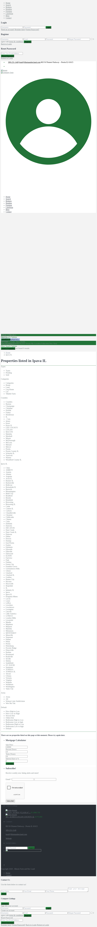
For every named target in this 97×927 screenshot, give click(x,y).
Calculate (10, 763)
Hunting (9, 9)
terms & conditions (16, 42)
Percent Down (11, 749)
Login (48, 27)
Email (8, 779)
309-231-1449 (13, 62)
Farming (9, 11)
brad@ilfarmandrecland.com (29, 62)
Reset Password (7, 56)
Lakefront (9, 14)
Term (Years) (10, 754)
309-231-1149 (11, 830)
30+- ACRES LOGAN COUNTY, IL (20, 817)
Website (9, 838)
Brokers (9, 7)
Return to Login (7, 58)
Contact (8, 18)
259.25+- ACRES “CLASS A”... (18, 813)
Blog (7, 16)
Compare (5, 903)
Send (3, 894)
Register (27, 42)
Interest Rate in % (12, 759)
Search (8, 5)
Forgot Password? (32, 30)
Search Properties (8, 348)
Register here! (6, 925)
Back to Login (6, 44)
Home (8, 3)
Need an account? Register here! (13, 30)
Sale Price (9, 745)
